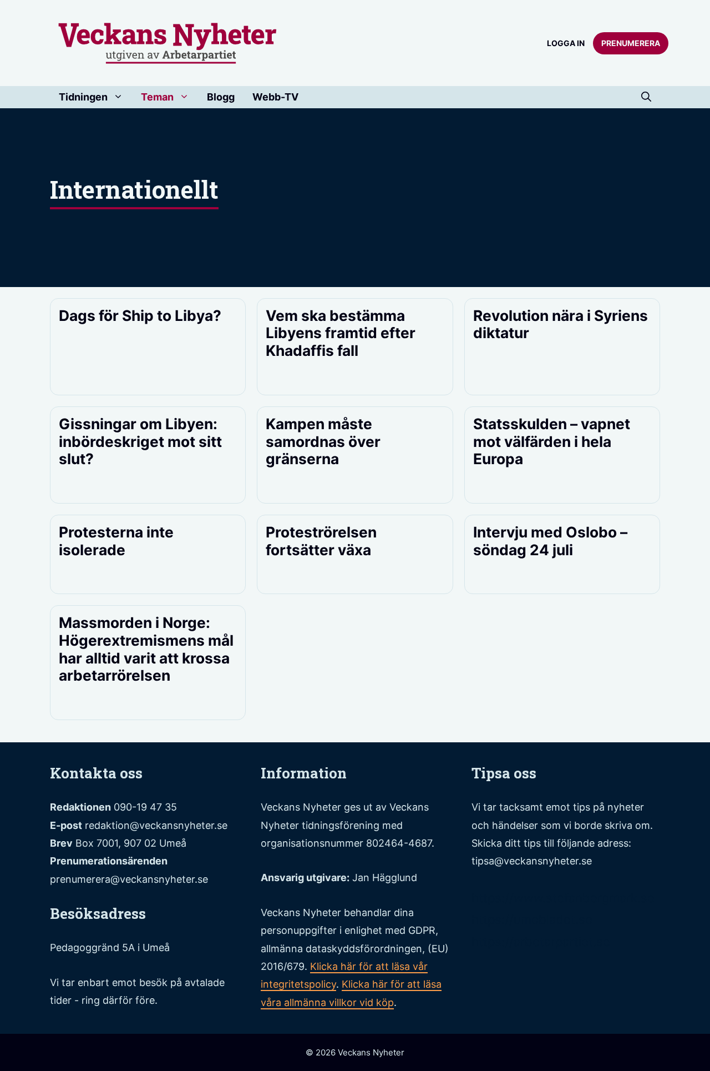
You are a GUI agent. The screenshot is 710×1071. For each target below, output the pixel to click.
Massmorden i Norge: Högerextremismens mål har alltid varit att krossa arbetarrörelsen (146, 649)
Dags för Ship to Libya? (140, 315)
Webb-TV (275, 97)
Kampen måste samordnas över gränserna (323, 441)
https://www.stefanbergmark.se (563, 898)
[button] (646, 97)
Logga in (566, 43)
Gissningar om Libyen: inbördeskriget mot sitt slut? (140, 441)
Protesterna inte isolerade (116, 541)
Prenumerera (630, 43)
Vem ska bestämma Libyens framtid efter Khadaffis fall (340, 332)
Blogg (221, 97)
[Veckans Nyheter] (167, 42)
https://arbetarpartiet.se (540, 941)
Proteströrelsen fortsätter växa (321, 541)
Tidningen (83, 97)
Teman (157, 97)
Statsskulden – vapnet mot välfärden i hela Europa (551, 441)
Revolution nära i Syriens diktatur (560, 324)
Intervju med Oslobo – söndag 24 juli (550, 541)
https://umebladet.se (531, 919)
